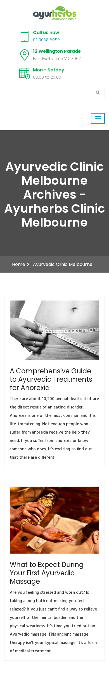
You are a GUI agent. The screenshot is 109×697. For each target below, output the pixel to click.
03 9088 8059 (46, 40)
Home (18, 264)
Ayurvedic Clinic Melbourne (63, 264)
